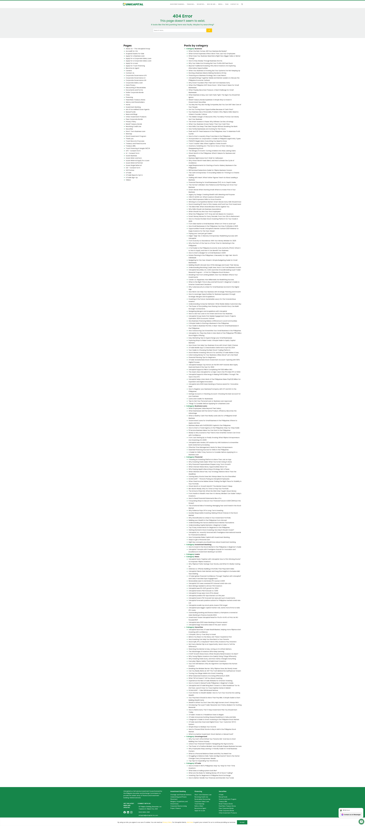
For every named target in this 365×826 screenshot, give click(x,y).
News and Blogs (131, 114)
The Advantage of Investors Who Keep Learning (206, 651)
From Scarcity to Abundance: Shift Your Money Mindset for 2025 (212, 241)
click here (190, 822)
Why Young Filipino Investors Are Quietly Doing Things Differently (212, 656)
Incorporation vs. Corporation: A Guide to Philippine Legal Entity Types (215, 139)
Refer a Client (199, 806)
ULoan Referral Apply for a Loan (137, 160)
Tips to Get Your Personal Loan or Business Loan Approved (210, 401)
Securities (129, 129)
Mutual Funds (131, 112)
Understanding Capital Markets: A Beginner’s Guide (208, 525)
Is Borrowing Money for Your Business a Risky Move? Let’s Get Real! (213, 355)
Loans (197, 554)
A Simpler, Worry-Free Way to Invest (202, 634)
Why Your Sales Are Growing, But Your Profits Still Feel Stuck (211, 63)
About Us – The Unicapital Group (138, 49)
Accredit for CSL (132, 51)
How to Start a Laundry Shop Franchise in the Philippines (209, 136)
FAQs (227, 4)
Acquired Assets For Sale (135, 54)
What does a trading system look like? (203, 770)
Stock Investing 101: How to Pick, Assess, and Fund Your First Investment (215, 204)
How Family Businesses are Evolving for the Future (207, 129)
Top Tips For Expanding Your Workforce (203, 761)
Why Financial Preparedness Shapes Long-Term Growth (210, 464)
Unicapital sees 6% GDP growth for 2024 (204, 588)
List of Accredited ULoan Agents (137, 109)
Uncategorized (201, 736)
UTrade (128, 173)
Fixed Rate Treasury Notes (135, 100)
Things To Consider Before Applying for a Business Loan (209, 403)
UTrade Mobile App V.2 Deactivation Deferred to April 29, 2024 (212, 348)
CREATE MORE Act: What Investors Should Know (206, 197)
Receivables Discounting (202, 799)
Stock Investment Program (136, 136)
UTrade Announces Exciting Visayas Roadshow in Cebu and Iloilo (212, 717)
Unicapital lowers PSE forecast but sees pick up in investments (212, 598)
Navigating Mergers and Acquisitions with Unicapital (208, 311)
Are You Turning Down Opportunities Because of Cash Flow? (211, 109)
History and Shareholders (135, 102)
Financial (198, 457)
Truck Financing (199, 804)
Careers (129, 71)
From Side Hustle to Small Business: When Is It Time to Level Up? (212, 224)
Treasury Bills (131, 146)
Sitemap (129, 134)
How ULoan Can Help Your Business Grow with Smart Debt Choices (213, 345)
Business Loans (201, 406)
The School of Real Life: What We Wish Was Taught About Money (212, 491)
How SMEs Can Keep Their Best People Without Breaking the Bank (213, 126)
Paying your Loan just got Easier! (200, 233)
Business (198, 49)
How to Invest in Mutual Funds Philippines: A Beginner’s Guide (211, 683)
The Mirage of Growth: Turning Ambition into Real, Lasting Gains (212, 151)
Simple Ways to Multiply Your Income (202, 727)
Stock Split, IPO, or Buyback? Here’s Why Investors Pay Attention (212, 642)
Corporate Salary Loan (134, 83)
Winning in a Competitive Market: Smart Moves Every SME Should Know (215, 202)
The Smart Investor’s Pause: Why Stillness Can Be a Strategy (211, 122)
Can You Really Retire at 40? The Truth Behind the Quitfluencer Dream (215, 671)
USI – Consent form (133, 168)
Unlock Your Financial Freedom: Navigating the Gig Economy (211, 744)
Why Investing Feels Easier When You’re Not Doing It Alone (210, 462)
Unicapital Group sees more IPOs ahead (203, 593)
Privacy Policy (167, 822)
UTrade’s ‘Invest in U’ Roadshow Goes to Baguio (206, 715)
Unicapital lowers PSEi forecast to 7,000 (203, 591)
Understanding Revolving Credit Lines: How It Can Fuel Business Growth (215, 267)
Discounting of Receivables (136, 88)
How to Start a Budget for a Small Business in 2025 (207, 253)
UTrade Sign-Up (132, 177)
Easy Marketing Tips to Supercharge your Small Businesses (210, 338)
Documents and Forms (134, 90)
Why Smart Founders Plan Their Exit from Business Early (209, 83)
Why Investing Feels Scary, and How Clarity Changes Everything (212, 659)
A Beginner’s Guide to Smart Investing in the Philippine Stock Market (214, 719)
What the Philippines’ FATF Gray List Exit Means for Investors (211, 214)
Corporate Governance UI (135, 78)
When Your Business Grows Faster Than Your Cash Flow (209, 124)
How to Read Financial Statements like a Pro (205, 498)
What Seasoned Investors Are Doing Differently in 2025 (209, 676)
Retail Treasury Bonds (134, 124)
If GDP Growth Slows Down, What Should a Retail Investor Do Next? (213, 654)
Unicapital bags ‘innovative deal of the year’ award (207, 625)
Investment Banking (133, 107)
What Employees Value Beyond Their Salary (205, 408)
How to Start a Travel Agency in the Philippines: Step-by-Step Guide (214, 428)
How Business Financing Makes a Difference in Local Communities (213, 321)
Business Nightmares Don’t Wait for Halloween (206, 158)
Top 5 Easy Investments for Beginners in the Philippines (209, 527)
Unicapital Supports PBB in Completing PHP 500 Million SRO (210, 369)
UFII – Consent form (133, 151)
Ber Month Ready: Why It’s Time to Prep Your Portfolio (209, 489)
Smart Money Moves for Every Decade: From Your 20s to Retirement (214, 216)
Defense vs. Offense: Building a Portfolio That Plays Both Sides (211, 569)
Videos (128, 180)
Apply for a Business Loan (135, 56)
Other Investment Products (136, 117)
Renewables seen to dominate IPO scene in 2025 (207, 581)
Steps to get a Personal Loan (199, 540)
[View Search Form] (242, 4)
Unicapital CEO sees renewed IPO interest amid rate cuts (210, 583)
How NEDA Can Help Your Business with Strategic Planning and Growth (215, 292)
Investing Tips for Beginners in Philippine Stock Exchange (210, 775)
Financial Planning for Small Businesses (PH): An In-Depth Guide (212, 182)
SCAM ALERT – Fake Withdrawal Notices (203, 690)
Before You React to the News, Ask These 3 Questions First (210, 637)
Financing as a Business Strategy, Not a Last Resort (207, 75)
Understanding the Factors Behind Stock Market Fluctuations (211, 523)
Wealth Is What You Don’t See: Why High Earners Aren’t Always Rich (214, 702)
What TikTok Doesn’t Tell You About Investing (205, 678)
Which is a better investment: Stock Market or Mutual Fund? (211, 734)
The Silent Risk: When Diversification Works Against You (209, 207)
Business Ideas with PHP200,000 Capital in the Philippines (210, 425)
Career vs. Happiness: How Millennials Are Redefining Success (211, 280)
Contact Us (234, 4)
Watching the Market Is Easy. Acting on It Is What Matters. (210, 649)
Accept (242, 822)
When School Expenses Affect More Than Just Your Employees (212, 54)
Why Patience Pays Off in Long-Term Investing (206, 510)
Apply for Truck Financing (135, 66)
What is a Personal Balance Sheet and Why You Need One (210, 753)
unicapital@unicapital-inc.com (148, 815)
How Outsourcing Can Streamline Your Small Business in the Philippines (215, 331)
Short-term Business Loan (203, 795)
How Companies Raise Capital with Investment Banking (209, 537)
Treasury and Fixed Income (136, 143)
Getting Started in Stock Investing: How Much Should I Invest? (211, 530)
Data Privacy (130, 85)
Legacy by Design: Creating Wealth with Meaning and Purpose (212, 194)
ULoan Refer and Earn (134, 158)
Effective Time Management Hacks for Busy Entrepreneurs (210, 447)
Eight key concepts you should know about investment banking (212, 542)
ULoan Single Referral (134, 165)
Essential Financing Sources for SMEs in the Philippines (209, 450)
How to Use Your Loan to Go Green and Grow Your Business (210, 314)
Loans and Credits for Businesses (201, 399)
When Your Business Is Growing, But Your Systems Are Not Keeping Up (214, 71)
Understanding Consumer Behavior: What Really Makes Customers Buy (215, 304)
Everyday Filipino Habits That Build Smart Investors (207, 661)
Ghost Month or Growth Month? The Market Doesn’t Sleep (210, 486)
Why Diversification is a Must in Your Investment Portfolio (210, 518)
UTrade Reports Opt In (134, 175)
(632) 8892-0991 (144, 812)
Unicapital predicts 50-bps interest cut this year (207, 595)
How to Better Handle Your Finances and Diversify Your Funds (211, 778)
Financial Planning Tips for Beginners (202, 357)
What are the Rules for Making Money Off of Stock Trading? (211, 773)
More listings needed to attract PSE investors (205, 586)
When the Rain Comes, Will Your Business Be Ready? (208, 51)
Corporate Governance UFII (136, 75)
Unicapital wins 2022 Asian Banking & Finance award (208, 622)
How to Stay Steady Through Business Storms (206, 61)
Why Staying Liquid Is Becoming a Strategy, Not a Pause (209, 469)
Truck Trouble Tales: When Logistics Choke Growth (207, 143)
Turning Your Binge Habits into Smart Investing (206, 673)
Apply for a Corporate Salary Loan (138, 58)
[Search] (209, 30)
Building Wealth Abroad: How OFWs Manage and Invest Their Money (214, 265)
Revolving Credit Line (133, 126)
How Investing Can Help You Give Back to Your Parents (209, 639)
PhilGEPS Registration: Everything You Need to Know (208, 141)
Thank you (129, 139)
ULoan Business (131, 156)
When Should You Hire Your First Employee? (205, 211)
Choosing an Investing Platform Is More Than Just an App (210, 459)
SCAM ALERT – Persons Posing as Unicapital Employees (209, 479)
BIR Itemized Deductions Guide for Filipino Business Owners (210, 170)
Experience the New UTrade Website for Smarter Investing (210, 681)
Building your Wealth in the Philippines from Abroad (208, 520)
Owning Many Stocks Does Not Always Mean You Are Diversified (212, 476)
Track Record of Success (135, 141)
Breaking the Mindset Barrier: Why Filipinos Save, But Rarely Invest (213, 668)
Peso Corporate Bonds (134, 119)
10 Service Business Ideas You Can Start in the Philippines (209, 430)
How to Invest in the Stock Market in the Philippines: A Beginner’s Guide (215, 547)
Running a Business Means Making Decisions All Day (207, 73)
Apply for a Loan (132, 63)
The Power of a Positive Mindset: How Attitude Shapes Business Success (215, 746)
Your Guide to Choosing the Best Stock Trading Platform (209, 350)
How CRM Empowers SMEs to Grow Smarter (205, 199)
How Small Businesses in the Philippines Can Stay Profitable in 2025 (213, 226)
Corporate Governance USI (136, 80)
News (197, 557)
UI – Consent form (132, 153)
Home (128, 105)
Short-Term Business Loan (135, 131)
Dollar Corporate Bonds (135, 92)
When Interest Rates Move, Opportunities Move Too (208, 467)
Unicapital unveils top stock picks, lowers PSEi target (208, 605)
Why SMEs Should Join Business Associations (205, 209)
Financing (129, 97)
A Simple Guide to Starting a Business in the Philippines (209, 323)
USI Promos (130, 170)
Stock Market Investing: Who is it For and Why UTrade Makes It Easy (214, 352)
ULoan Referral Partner (134, 163)
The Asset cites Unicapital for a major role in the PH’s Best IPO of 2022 (214, 372)
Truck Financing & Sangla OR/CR (138, 148)
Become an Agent (132, 68)
